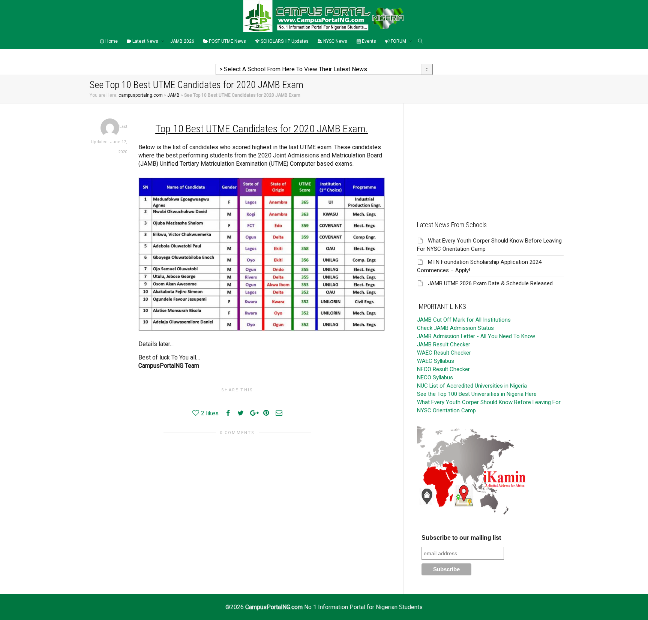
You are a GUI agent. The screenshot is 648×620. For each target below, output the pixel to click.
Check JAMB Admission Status (455, 328)
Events (368, 41)
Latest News (145, 41)
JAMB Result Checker (443, 344)
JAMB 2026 (182, 41)
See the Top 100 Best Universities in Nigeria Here (477, 394)
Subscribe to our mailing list (461, 538)
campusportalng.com (140, 95)
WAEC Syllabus (435, 361)
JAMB (173, 95)
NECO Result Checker (443, 369)
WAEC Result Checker (444, 352)
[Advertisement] (490, 155)
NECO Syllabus (435, 377)
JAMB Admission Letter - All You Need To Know (476, 336)
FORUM (398, 41)
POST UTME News (227, 41)
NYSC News (334, 41)
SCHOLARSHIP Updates (284, 41)
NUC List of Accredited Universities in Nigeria (472, 385)
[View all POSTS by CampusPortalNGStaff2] (109, 127)
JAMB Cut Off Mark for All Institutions (464, 319)
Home (111, 41)
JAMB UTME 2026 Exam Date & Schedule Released (490, 283)
